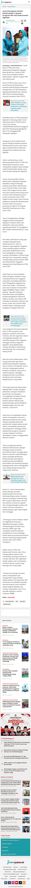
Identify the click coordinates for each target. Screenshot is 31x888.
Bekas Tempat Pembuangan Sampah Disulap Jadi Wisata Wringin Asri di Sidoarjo (10, 629)
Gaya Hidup (13, 876)
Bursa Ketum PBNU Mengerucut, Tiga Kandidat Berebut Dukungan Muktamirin (16, 757)
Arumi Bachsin (10, 601)
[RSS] (23, 882)
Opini (6, 876)
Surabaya (5, 847)
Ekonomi (5, 625)
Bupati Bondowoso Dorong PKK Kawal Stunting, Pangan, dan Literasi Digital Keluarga (19, 479)
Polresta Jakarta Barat (9, 854)
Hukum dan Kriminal (19, 872)
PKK (17, 601)
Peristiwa (5, 640)
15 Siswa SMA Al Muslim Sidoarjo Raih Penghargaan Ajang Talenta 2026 (10, 673)
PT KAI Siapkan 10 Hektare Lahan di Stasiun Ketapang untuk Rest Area (12, 643)
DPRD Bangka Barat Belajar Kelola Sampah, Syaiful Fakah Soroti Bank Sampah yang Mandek (12, 704)
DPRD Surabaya (7, 844)
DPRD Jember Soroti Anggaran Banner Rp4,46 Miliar (15, 763)
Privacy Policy (22, 869)
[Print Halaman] (22, 23)
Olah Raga (4, 879)
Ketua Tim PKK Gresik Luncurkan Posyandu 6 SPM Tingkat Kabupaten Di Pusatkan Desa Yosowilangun (19, 322)
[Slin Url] (25, 20)
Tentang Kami (7, 867)
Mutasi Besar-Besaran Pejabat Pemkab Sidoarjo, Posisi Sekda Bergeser (16, 751)
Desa (28, 879)
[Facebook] (5, 882)
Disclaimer (23, 867)
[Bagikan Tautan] (22, 20)
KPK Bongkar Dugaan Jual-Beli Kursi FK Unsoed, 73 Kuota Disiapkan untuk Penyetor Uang (15, 770)
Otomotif (12, 879)
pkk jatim (22, 601)
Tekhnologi (21, 879)
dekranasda (6, 604)
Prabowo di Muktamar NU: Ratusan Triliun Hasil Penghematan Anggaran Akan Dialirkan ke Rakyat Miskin (11, 689)
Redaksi (15, 867)
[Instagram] (13, 882)
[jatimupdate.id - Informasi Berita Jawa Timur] (6, 2)
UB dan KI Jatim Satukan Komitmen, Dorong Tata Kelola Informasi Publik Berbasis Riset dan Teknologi (11, 658)
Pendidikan (6, 669)
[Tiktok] (20, 882)
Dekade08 (5, 850)
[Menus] (29, 2)
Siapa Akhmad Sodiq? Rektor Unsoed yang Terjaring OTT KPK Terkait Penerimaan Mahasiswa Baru (17, 744)
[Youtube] (16, 882)
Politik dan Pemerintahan (10, 653)
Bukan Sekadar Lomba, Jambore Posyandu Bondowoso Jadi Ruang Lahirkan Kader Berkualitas (19, 106)
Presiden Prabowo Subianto (10, 840)
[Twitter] (9, 882)
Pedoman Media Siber (9, 869)
